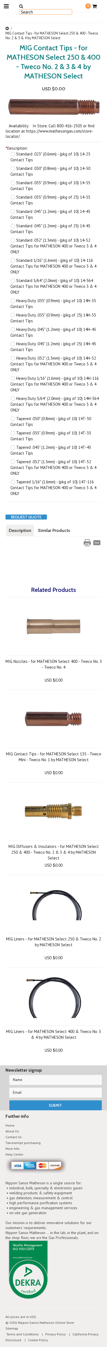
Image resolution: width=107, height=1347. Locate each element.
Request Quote (26, 517)
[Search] (21, 6)
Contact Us (13, 1137)
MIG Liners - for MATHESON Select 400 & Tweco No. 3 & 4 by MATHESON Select (53, 1034)
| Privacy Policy (53, 1334)
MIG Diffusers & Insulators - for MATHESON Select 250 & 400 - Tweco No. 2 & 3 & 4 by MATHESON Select (54, 852)
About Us (12, 1131)
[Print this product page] (87, 542)
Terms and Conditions (22, 1334)
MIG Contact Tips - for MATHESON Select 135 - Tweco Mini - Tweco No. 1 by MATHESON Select (53, 756)
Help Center (14, 1154)
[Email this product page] (96, 542)
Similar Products (54, 530)
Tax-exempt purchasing (23, 1143)
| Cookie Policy (35, 1340)
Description (20, 530)
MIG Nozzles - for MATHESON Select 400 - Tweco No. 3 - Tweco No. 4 (53, 664)
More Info (12, 1148)
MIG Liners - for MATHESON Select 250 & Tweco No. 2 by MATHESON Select (53, 941)
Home (10, 1125)
